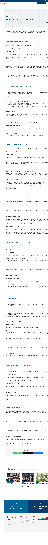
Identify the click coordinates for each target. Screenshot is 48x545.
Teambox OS (27, 521)
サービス (23, 3)
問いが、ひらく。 (28, 523)
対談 (23, 469)
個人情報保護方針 (10, 529)
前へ (10, 460)
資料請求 (33, 522)
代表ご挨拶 (21, 522)
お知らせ (33, 520)
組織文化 (27, 469)
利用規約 (14, 529)
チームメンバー (22, 518)
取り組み (30, 3)
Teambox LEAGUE (28, 517)
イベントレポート (33, 469)
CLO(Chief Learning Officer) (28, 519)
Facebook (38, 452)
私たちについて (18, 3)
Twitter (28, 452)
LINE (46, 22)
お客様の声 (33, 516)
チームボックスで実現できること (22, 520)
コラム (20, 469)
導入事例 (26, 3)
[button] (7, 480)
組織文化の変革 (22, 521)
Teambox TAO (27, 520)
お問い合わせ (33, 523)
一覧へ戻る (28, 460)
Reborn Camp (27, 522)
